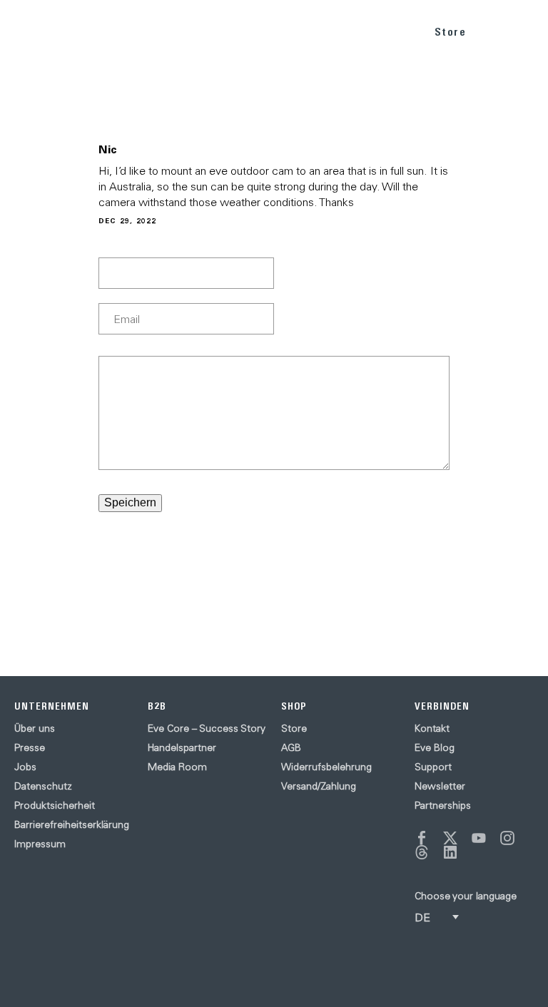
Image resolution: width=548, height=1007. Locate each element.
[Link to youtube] (479, 838)
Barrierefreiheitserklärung (71, 824)
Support (433, 766)
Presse (29, 747)
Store (451, 32)
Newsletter (440, 785)
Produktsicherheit (54, 805)
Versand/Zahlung (318, 785)
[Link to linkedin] (450, 852)
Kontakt (432, 728)
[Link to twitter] (450, 838)
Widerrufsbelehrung (326, 766)
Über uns (34, 728)
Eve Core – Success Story (206, 728)
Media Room (177, 766)
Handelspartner (182, 747)
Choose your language (466, 895)
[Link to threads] (422, 852)
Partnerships (443, 805)
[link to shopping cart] (495, 29)
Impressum (40, 843)
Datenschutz (43, 785)
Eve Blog (435, 747)
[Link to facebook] (422, 838)
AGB (291, 747)
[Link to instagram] (507, 838)
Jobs (25, 766)
